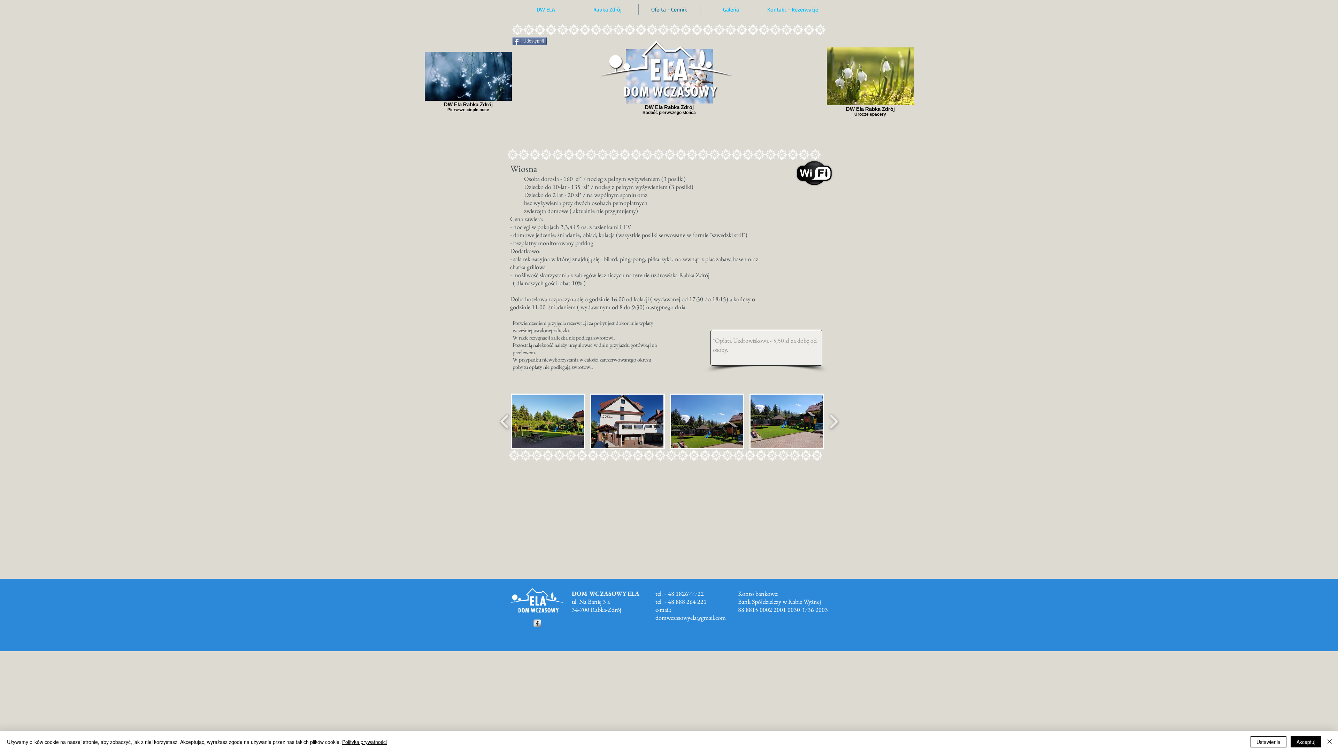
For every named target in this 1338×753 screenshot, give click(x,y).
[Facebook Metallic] (537, 623)
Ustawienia (1268, 741)
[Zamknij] (1329, 741)
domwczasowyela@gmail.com (690, 618)
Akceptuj (1306, 741)
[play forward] (833, 421)
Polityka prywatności (364, 741)
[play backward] (505, 421)
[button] (548, 421)
